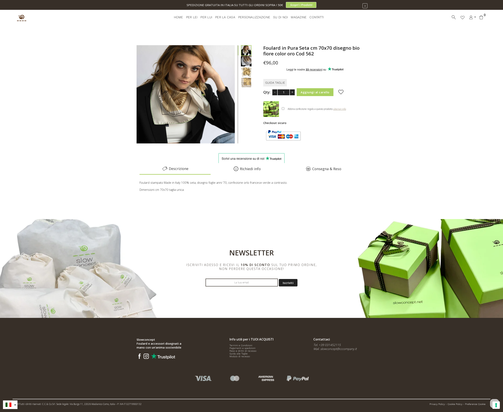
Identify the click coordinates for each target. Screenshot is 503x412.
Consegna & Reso (326, 168)
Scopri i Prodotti (301, 5)
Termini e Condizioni (240, 345)
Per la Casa (225, 17)
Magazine (299, 17)
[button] (10, 404)
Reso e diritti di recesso (242, 351)
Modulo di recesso (239, 356)
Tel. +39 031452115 (327, 345)
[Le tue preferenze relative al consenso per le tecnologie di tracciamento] (496, 405)
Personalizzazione (254, 17)
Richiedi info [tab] (250, 168)
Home (178, 17)
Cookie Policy (455, 404)
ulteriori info (339, 109)
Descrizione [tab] (178, 168)
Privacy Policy (437, 404)
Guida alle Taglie (238, 353)
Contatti (316, 17)
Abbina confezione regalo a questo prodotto (317, 109)
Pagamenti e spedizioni (242, 348)
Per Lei (192, 17)
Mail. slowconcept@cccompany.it (335, 349)
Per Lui (206, 17)
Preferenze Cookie (475, 404)
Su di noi (280, 17)
